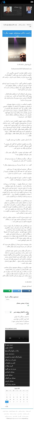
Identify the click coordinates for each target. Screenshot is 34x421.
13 (17, 397)
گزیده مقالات (9, 366)
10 (6, 397)
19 (13, 399)
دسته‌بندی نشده (9, 354)
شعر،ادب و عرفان (10, 360)
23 (27, 399)
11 (10, 397)
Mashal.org (29, 24)
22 (23, 399)
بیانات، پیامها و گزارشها (12, 351)
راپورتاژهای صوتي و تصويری (13, 357)
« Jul (6, 406)
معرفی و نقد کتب (10, 384)
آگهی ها (19, 416)
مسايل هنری (9, 375)
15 (23, 397)
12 (13, 397)
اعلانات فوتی (9, 348)
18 (10, 399)
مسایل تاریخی (9, 381)
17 (6, 399)
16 (27, 397)
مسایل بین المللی (21, 24)
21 (20, 399)
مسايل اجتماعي (9, 372)
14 (20, 397)
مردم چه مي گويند (10, 369)
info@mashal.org (25, 418)
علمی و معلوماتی (10, 363)
